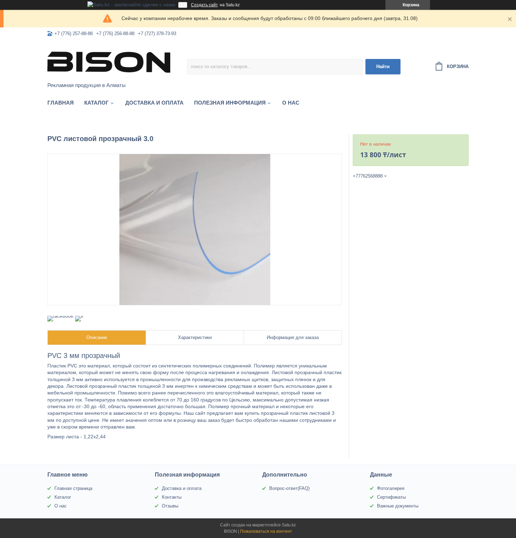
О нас (290, 102)
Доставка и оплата (154, 102)
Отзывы (170, 506)
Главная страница (73, 488)
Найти (383, 66)
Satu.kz (289, 525)
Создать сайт (204, 4)
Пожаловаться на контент (266, 531)
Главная (60, 102)
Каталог (96, 102)
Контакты (171, 497)
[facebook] (60, 316)
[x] (79, 316)
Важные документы (397, 506)
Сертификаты (391, 497)
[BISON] (108, 61)
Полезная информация (230, 102)
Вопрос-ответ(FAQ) (289, 488)
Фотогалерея (390, 488)
